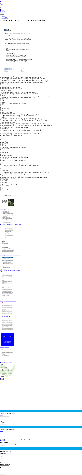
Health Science (4, 17)
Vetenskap (3, 16)
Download (2, 378)
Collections (5, 8)
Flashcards (2, 8)
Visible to (1, 421)
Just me (3, 423)
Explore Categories (3, 1)
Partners (4, 438)
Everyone (3, 422)
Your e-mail (2, 462)
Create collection (3, 424)
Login (1, 5)
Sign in (1, 415)
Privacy (1, 440)
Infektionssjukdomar (5, 18)
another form (9, 453)
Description (3, 417)
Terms (4, 440)
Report (1, 438)
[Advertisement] (28, 25)
